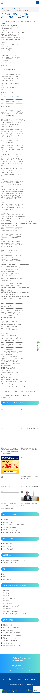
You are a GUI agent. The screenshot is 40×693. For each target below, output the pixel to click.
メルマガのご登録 (8, 549)
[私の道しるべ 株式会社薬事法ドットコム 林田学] (10, 505)
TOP (3, 8)
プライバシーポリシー (30, 679)
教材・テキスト (7, 579)
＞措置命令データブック (8, 115)
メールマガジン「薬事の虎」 (11, 627)
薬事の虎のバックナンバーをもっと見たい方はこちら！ (20, 395)
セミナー (5, 574)
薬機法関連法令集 (8, 630)
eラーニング (6, 576)
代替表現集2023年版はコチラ (11, 69)
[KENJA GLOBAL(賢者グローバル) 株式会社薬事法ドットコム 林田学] (30, 500)
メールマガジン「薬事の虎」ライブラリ (14, 560)
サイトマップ (29, 684)
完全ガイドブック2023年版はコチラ (13, 96)
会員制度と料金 (7, 544)
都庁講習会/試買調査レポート (11, 645)
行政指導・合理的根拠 (9, 527)
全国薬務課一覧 (7, 643)
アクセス (18, 679)
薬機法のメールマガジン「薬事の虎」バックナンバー (18, 8)
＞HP (8, 151)
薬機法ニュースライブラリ (11, 563)
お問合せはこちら (5, 397)
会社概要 (10, 679)
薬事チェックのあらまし (10, 530)
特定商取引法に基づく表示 (15, 684)
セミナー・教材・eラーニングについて (14, 524)
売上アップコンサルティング (11, 532)
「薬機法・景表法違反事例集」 (12, 633)
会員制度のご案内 (8, 522)
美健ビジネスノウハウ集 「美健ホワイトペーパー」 (11, 639)
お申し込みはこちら (9, 50)
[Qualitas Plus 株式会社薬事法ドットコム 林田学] (30, 478)
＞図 (3, 122)
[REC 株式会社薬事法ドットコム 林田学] (30, 505)
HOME (2, 679)
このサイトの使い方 (9, 519)
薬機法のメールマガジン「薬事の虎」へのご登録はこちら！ (20, 21)
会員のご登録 (7, 546)
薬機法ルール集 (7, 625)
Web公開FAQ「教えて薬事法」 (12, 635)
